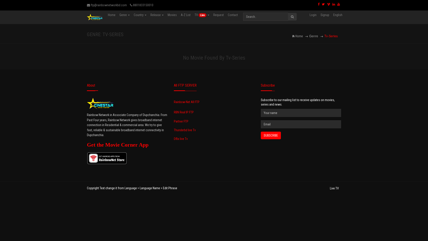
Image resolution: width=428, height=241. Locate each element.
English (337, 15)
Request (218, 15)
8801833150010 (142, 5)
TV (200, 15)
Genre (123, 15)
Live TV (334, 188)
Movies (172, 15)
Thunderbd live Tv (185, 130)
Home (111, 15)
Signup (325, 15)
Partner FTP (181, 121)
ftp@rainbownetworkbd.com (108, 5)
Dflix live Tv (181, 139)
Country (139, 15)
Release (155, 15)
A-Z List (186, 15)
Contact (233, 15)
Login (313, 15)
